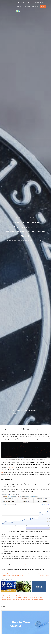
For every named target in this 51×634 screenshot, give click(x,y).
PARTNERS (27, 6)
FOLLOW (42, 6)
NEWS (22, 2)
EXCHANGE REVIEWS (38, 2)
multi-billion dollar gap (35, 545)
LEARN (28, 2)
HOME (17, 2)
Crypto (26, 217)
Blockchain (19, 217)
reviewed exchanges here (30, 564)
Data (2, 472)
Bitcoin (11, 217)
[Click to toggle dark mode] (18, 11)
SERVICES (18, 6)
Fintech (32, 217)
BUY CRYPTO (35, 6)
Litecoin (38, 217)
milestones (11, 467)
